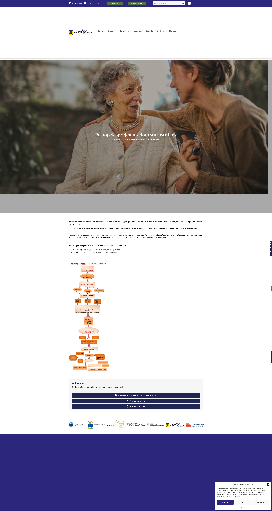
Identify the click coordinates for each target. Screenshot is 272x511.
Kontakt (172, 31)
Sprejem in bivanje (125, 139)
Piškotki (242, 507)
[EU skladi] (97, 424)
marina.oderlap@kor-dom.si (106, 252)
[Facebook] (189, 3)
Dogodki (149, 31)
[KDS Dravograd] (175, 424)
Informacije (123, 31)
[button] (268, 484)
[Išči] (183, 3)
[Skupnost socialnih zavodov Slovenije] (195, 424)
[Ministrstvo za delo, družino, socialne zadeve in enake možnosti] (136, 424)
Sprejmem (225, 502)
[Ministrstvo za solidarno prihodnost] (155, 424)
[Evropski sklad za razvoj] (77, 424)
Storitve (160, 31)
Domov (101, 31)
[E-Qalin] (116, 424)
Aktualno (138, 31)
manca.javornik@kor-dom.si (111, 250)
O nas (110, 31)
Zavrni (243, 502)
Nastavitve (260, 502)
